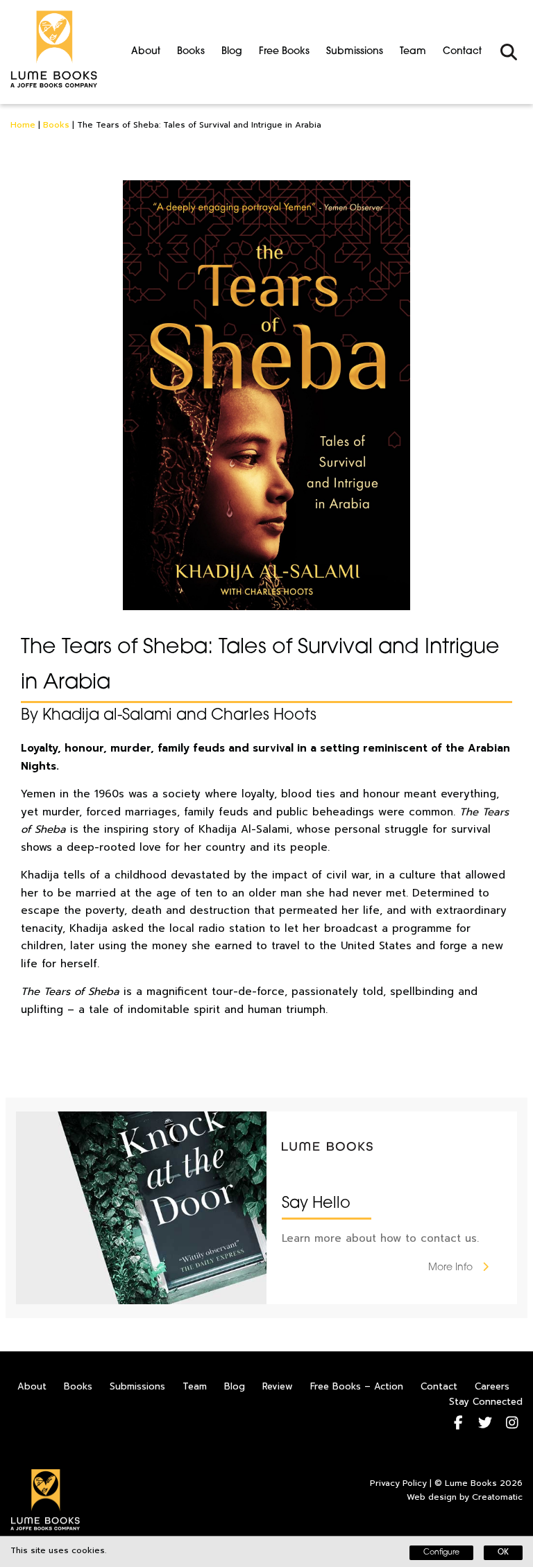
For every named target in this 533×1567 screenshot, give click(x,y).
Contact (462, 51)
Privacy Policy (398, 1483)
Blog (231, 51)
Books (191, 51)
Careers (492, 1386)
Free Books (284, 51)
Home (22, 125)
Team (413, 51)
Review (277, 1386)
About (145, 51)
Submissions (354, 51)
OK (503, 1553)
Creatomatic (497, 1497)
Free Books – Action (356, 1386)
